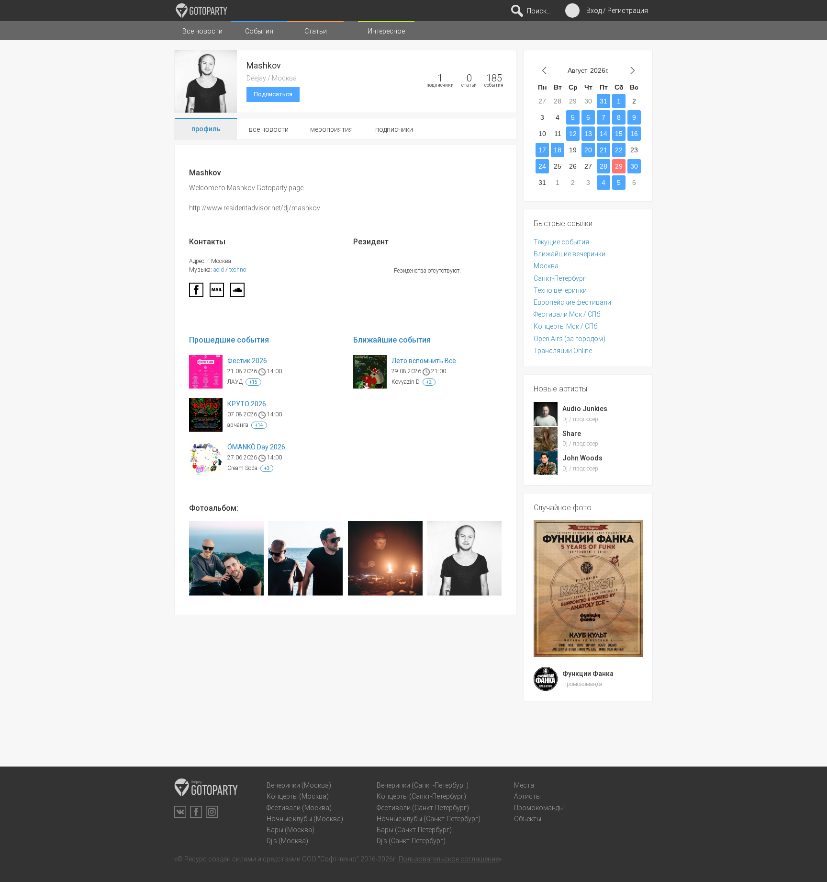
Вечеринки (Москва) (299, 785)
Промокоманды (539, 808)
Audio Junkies (584, 408)
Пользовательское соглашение (449, 859)
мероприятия (331, 129)
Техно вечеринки (560, 290)
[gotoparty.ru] (201, 10)
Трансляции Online (563, 351)
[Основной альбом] (226, 558)
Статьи (315, 31)
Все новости (202, 31)
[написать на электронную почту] (217, 292)
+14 (259, 425)
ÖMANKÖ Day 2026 (256, 447)
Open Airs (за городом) (569, 339)
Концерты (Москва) (298, 796)
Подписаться (273, 94)
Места (524, 785)
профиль (206, 129)
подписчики (394, 129)
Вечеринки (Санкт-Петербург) (423, 785)
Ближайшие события (392, 339)
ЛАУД (235, 381)
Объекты (527, 819)
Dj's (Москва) (287, 841)
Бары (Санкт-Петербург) (414, 830)
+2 (429, 382)
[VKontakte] (180, 812)
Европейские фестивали (572, 302)
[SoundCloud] (237, 292)
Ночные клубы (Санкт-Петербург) (429, 819)
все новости (269, 129)
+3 (266, 468)
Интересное (386, 31)
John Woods (582, 458)
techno (237, 269)
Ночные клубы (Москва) (305, 819)
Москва (546, 266)
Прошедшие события (229, 339)
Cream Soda (242, 468)
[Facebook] (196, 292)
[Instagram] (212, 812)
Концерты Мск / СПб (565, 326)
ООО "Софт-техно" (330, 859)
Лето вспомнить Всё (423, 361)
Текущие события (561, 242)
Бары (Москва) (290, 830)
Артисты (527, 796)
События (259, 31)
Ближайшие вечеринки (569, 254)
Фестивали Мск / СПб (567, 314)
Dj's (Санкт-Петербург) (411, 841)
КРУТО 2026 (246, 404)
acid (218, 269)
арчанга (237, 425)
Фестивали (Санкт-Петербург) (423, 808)
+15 (253, 382)
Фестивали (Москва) (299, 808)
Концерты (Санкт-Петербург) (421, 796)
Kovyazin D (405, 381)
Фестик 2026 (247, 361)
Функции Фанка (588, 673)
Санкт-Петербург (560, 278)
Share (571, 433)
